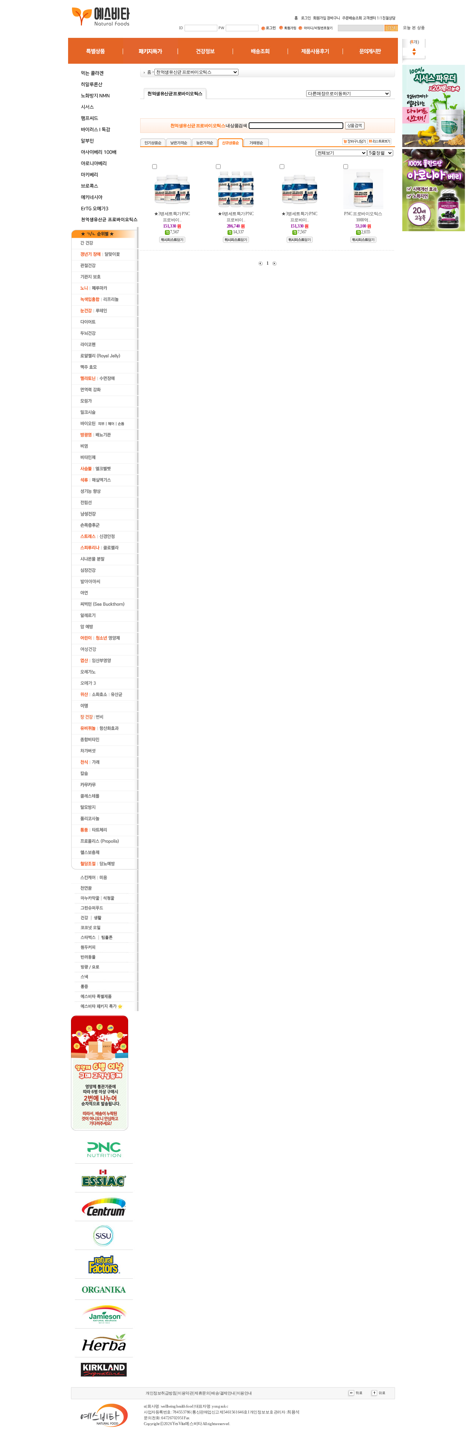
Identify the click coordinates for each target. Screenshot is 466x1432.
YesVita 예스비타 (187, 1423)
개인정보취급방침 (161, 1393)
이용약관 (185, 1393)
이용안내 (244, 1393)
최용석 (293, 1412)
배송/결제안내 (223, 1393)
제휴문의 (202, 1393)
